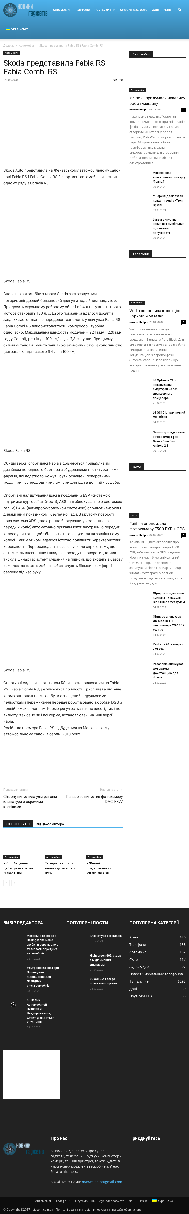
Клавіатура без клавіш (106, 936)
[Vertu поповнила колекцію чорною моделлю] (157, 284)
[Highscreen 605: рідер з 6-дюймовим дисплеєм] (76, 960)
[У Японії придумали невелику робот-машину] (157, 78)
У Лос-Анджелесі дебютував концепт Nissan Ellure (19, 868)
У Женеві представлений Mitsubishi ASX (98, 868)
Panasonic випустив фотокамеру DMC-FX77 (94, 799)
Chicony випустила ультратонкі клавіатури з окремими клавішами (30, 801)
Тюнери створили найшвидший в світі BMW (60, 868)
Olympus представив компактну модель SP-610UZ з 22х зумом (169, 598)
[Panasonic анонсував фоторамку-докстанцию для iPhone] (139, 669)
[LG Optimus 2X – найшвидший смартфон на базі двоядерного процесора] (139, 385)
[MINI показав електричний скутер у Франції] (139, 177)
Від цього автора (50, 824)
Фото (134, 515)
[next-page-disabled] (14, 883)
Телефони (82, 10)
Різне (167, 10)
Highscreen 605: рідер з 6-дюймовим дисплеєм (105, 960)
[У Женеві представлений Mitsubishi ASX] (104, 846)
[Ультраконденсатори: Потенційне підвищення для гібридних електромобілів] (13, 972)
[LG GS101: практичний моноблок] (139, 417)
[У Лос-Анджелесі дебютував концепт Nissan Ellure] (21, 846)
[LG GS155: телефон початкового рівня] (76, 984)
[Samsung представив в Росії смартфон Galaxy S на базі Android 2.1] (139, 437)
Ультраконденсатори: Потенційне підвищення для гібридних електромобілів (43, 976)
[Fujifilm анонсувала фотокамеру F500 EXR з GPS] (157, 497)
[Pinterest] (31, 767)
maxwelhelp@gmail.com (102, 1181)
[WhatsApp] (42, 767)
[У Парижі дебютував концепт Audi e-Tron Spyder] (139, 201)
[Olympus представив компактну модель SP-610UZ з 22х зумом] (139, 598)
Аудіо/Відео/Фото (134, 10)
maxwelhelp (137, 109)
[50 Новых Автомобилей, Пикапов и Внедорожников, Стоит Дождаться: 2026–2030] (13, 1005)
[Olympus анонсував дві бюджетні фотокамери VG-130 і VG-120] (139, 621)
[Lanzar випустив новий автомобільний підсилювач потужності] (139, 224)
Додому (8, 45)
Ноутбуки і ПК (104, 10)
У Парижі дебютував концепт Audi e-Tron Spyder (168, 200)
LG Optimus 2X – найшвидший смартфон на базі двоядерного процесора (165, 389)
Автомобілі (62, 10)
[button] (180, 10)
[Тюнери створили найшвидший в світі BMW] (63, 846)
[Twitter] (20, 767)
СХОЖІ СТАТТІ (18, 824)
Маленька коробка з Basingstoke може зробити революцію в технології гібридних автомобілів (42, 944)
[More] (54, 767)
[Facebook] (8, 767)
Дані (155, 10)
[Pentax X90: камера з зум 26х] (139, 649)
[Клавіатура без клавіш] (76, 940)
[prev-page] (6, 883)
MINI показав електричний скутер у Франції (169, 177)
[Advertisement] (31, 1074)
